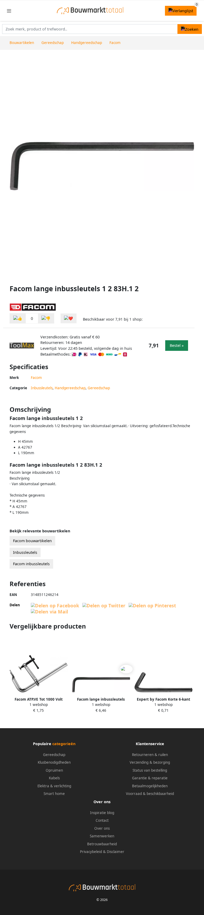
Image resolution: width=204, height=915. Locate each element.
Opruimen (54, 770)
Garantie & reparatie (150, 778)
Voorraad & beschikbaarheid (150, 793)
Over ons (102, 828)
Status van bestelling (150, 770)
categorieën (63, 743)
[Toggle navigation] (9, 11)
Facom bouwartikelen (32, 540)
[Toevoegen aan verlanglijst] (68, 318)
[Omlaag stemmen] (46, 318)
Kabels (54, 778)
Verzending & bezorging (150, 762)
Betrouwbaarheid (102, 844)
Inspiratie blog (102, 812)
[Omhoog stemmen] (18, 318)
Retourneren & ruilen (150, 754)
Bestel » (177, 345)
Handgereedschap (70, 388)
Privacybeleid (91, 851)
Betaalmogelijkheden (150, 786)
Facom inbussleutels (31, 563)
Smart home (54, 793)
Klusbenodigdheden (54, 762)
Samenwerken (102, 836)
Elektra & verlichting (54, 786)
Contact (102, 820)
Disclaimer (115, 851)
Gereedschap (99, 388)
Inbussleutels (42, 388)
